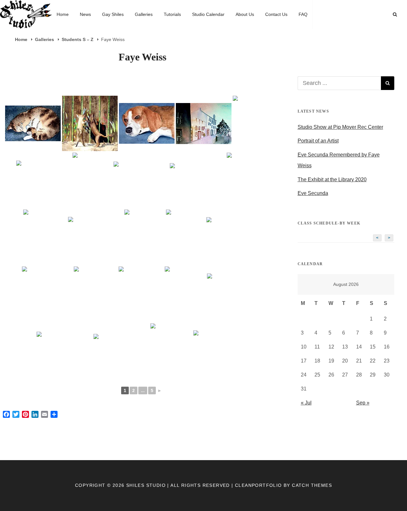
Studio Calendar (208, 14)
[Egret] (45, 237)
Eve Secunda (313, 193)
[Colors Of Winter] (43, 180)
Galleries (144, 14)
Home (63, 14)
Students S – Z (78, 39)
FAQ (303, 14)
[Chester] (147, 123)
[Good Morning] (185, 237)
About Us (245, 14)
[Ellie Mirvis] (95, 237)
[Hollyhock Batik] (141, 294)
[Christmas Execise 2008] (203, 123)
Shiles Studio (146, 485)
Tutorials (172, 14)
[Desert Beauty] (248, 180)
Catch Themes (312, 485)
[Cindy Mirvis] (256, 123)
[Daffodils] (197, 180)
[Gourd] (47, 294)
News (85, 14)
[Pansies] (220, 351)
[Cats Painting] (90, 123)
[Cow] (92, 180)
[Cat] (33, 123)
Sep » (362, 402)
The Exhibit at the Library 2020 (332, 179)
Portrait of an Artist (318, 140)
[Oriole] (171, 351)
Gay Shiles (113, 14)
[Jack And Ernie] (185, 294)
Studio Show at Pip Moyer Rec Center (340, 127)
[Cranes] (141, 180)
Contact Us (276, 14)
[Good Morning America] (233, 237)
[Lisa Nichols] (235, 294)
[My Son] (121, 351)
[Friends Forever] (144, 237)
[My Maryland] (64, 351)
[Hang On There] (95, 294)
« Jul (306, 402)
